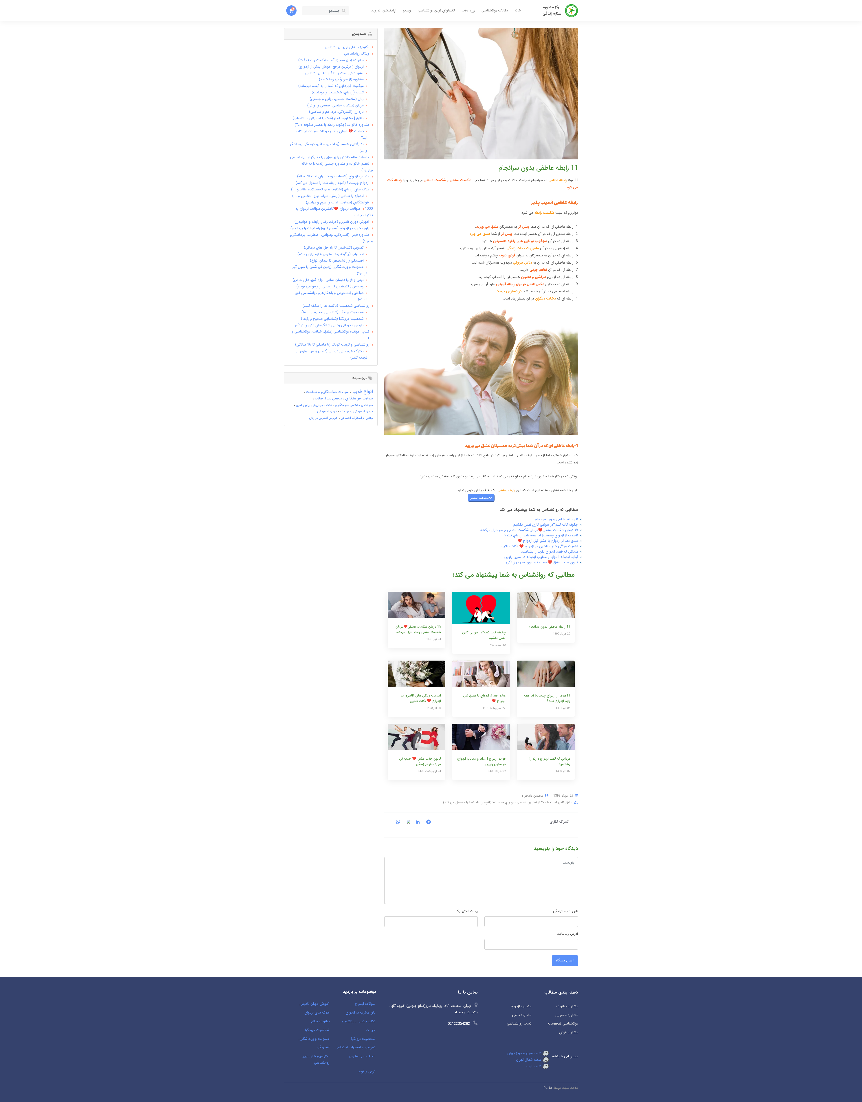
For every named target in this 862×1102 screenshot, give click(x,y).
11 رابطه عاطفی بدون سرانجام (556, 519)
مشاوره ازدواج (521, 1006)
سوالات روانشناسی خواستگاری (353, 405)
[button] (291, 10)
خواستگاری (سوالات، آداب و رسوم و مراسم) (337, 202)
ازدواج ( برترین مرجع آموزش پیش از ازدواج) (331, 66)
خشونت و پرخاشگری (314, 1039)
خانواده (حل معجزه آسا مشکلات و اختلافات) (331, 60)
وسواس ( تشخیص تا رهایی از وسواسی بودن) (330, 286)
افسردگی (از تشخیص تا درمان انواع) (337, 260)
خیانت (370, 1030)
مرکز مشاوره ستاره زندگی (552, 10)
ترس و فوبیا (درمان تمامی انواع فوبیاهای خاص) (328, 280)
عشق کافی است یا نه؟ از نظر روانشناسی (544, 802)
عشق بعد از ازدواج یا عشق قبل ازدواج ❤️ (547, 541)
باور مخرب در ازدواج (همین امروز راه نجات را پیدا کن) (329, 228)
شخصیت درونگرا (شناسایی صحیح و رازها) (332, 319)
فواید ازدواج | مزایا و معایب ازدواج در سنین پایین (541, 557)
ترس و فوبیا (366, 1071)
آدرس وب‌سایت (567, 934)
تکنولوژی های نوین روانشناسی (347, 47)
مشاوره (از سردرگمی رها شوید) (341, 79)
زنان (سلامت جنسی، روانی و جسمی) (337, 99)
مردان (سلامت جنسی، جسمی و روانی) (335, 105)
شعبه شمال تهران (529, 1059)
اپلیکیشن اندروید (383, 10)
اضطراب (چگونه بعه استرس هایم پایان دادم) (330, 254)
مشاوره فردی (568, 1032)
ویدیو (407, 10)
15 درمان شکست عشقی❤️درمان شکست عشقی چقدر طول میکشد (529, 530)
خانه (518, 10)
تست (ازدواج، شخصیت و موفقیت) (338, 92)
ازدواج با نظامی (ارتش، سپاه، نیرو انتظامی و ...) (328, 196)
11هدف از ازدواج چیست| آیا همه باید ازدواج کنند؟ (541, 535)
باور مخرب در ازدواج (360, 1012)
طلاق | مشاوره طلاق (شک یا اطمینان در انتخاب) (328, 118)
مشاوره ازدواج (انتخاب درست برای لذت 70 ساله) (333, 176)
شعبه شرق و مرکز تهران (524, 1053)
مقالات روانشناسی (495, 10)
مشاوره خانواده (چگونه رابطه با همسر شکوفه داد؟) (332, 125)
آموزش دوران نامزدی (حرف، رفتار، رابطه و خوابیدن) (332, 222)
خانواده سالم (320, 1021)
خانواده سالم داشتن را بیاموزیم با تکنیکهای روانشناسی (329, 157)
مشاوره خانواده (567, 1006)
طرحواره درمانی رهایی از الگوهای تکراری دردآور (329, 325)
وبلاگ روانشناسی (356, 53)
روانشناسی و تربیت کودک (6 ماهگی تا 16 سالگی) (332, 344)
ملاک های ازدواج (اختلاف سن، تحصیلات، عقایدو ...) (330, 189)
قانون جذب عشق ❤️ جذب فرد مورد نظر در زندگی (542, 562)
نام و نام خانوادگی (565, 911)
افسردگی (323, 1047)
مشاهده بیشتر (480, 497)
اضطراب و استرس (362, 1056)
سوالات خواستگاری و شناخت (327, 392)
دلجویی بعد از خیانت (328, 398)
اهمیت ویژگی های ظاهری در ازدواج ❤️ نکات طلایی (539, 546)
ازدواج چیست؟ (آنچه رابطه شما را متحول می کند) (478, 802)
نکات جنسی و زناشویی (358, 1021)
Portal (548, 1087)
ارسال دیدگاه (565, 960)
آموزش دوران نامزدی (314, 1004)
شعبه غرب (534, 1066)
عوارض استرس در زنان (323, 417)
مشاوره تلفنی (521, 1015)
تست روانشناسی (519, 1023)
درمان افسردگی (326, 411)
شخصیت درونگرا (317, 1030)
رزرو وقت (468, 10)
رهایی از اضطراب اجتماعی (356, 417)
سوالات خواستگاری (358, 398)
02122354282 (459, 1024)
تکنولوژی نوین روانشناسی (436, 10)
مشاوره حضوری (566, 1015)
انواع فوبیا (362, 391)
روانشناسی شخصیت (563, 1023)
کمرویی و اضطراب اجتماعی (355, 1047)
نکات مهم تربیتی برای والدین (313, 405)
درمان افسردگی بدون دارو (356, 411)
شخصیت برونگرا (363, 1039)
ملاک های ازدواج (317, 1012)
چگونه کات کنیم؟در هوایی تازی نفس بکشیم (545, 524)
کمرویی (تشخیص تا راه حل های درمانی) (334, 247)
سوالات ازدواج (365, 1004)
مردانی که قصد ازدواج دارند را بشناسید (549, 551)
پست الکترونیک (467, 911)
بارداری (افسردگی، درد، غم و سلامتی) (336, 112)
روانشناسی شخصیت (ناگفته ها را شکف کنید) (336, 306)
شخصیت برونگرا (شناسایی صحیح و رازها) (332, 312)
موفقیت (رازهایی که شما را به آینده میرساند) (331, 86)
